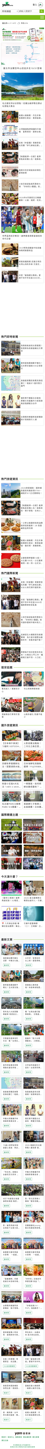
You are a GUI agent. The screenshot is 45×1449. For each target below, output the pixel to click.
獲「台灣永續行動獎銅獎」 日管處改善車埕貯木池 (33, 1014)
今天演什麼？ (9, 876)
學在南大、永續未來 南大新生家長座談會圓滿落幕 (33, 1334)
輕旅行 (6, 1393)
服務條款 (18, 1437)
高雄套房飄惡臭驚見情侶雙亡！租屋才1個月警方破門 (10, 1094)
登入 (35, 4)
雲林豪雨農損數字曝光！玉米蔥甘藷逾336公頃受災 (10, 987)
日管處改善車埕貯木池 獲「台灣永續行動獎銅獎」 (10, 1041)
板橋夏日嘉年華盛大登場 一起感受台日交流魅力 (11, 1254)
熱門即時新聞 (9, 336)
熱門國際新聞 (9, 573)
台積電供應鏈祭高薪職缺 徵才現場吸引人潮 (10, 1308)
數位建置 (36, 1437)
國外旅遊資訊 (9, 725)
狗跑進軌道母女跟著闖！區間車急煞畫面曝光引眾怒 (32, 1094)
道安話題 (7, 667)
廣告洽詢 (5, 1440)
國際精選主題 (9, 814)
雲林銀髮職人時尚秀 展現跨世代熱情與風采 (10, 1334)
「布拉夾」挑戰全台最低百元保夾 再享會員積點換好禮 (11, 1174)
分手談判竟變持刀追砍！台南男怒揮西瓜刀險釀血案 (32, 1067)
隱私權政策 (27, 1437)
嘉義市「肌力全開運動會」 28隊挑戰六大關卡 (33, 1041)
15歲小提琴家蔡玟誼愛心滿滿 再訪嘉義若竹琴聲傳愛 (11, 1147)
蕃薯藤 (7, 4)
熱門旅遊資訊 (9, 479)
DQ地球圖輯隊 (9, 1366)
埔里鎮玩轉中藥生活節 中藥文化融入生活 (10, 960)
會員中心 (11, 1437)
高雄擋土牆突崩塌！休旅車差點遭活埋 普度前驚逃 (32, 987)
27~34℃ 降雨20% (18, 23)
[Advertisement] (22, 309)
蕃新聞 (6, 965)
